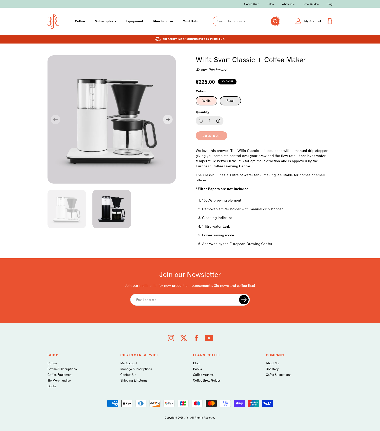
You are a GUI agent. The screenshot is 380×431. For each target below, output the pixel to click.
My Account (128, 363)
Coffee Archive (203, 375)
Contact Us (128, 375)
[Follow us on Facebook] (196, 338)
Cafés (270, 4)
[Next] (168, 119)
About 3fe (272, 363)
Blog (329, 4)
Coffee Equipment (60, 375)
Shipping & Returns (133, 380)
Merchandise (163, 21)
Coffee (80, 21)
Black (233, 102)
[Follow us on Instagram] (171, 338)
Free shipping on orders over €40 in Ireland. (194, 39)
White (209, 102)
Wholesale (288, 4)
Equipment (134, 21)
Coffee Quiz (251, 4)
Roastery (272, 369)
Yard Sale (190, 21)
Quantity (202, 112)
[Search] (275, 21)
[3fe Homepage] (53, 21)
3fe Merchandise (59, 380)
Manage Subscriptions (136, 369)
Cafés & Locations (278, 375)
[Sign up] (244, 299)
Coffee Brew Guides (207, 380)
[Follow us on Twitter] (183, 338)
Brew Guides (311, 4)
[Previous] (55, 119)
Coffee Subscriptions (62, 369)
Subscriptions (105, 21)
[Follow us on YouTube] (209, 338)
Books (52, 386)
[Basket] (329, 21)
